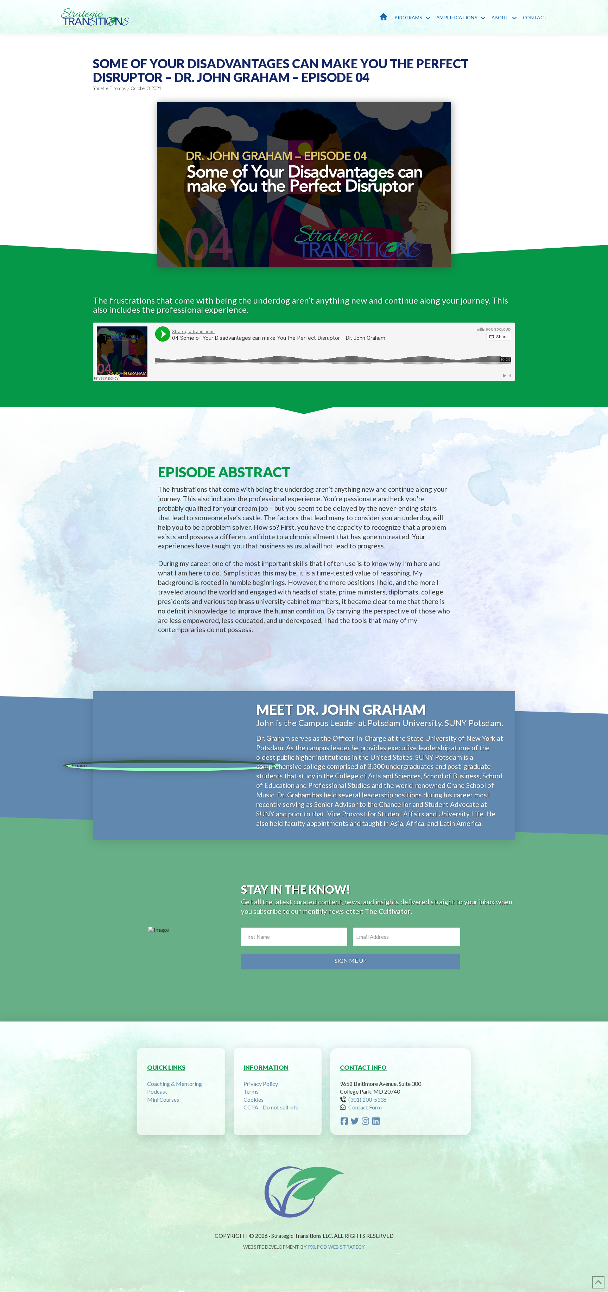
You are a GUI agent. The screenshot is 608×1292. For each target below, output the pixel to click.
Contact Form (365, 1107)
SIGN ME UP (351, 960)
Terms (251, 1091)
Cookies (253, 1099)
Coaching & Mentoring (174, 1083)
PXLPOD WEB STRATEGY (336, 1247)
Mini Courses (163, 1099)
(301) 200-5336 (367, 1099)
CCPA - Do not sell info (271, 1107)
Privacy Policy (260, 1083)
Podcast (157, 1091)
